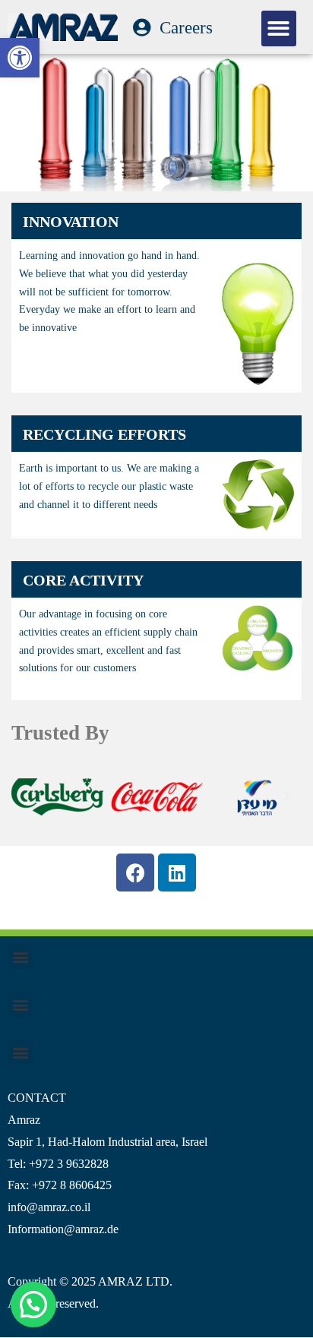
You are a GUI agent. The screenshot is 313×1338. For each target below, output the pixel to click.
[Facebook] (135, 872)
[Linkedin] (177, 872)
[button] (20, 57)
